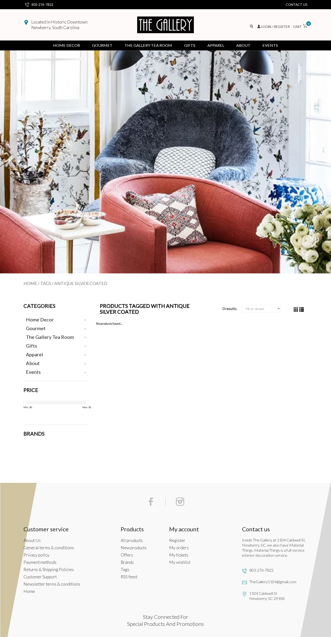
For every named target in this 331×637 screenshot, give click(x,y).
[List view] (301, 309)
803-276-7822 (42, 4)
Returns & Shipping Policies (49, 569)
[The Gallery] (165, 24)
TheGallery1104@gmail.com (272, 581)
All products (132, 540)
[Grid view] (296, 309)
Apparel (215, 45)
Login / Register (275, 26)
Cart (300, 26)
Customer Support (40, 576)
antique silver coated (80, 283)
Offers (127, 554)
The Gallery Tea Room (148, 45)
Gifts (189, 45)
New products (134, 547)
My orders (179, 547)
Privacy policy (36, 554)
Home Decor (66, 45)
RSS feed (129, 576)
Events (270, 45)
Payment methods (40, 562)
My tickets (178, 554)
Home (30, 283)
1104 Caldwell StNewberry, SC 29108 (266, 596)
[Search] (252, 26)
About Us (32, 540)
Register (177, 540)
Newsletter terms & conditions (52, 584)
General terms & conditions (49, 547)
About (243, 45)
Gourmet (102, 45)
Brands (127, 562)
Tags (45, 283)
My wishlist (179, 562)
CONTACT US (296, 4)
